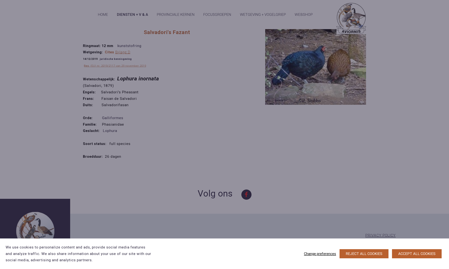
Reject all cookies (364, 254)
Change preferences (320, 254)
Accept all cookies (416, 254)
